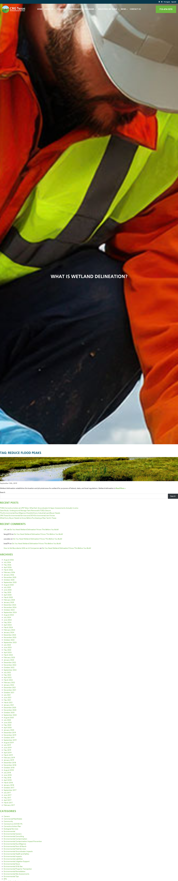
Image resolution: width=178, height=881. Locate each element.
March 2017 (8, 802)
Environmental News (12, 864)
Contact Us (135, 9)
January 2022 (9, 685)
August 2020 (9, 717)
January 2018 (9, 785)
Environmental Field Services (15, 849)
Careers (7, 816)
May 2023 (7, 650)
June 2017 (7, 795)
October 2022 (9, 667)
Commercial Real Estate (13, 819)
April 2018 (7, 780)
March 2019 (8, 755)
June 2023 (7, 647)
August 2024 (9, 615)
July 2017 (7, 792)
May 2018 (7, 777)
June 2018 (7, 775)
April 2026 (8, 567)
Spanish (173, 2)
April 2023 (7, 652)
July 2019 (7, 745)
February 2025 (9, 600)
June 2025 (7, 590)
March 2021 (8, 702)
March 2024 (8, 627)
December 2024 (10, 605)
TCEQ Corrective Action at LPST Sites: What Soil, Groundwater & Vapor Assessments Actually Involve (39, 508)
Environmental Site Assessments (16, 874)
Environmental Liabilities (13, 859)
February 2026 (9, 572)
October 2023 (9, 640)
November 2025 (10, 577)
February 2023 (9, 657)
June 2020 (8, 722)
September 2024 (10, 612)
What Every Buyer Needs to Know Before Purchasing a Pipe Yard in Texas (28, 518)
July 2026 (7, 562)
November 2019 (10, 735)
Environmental (9, 831)
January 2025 (9, 602)
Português (167, 2)
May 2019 (7, 750)
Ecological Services (11, 829)
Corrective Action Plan (12, 826)
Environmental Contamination (15, 839)
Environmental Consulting (14, 836)
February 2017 (9, 805)
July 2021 (7, 695)
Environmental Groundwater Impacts (18, 851)
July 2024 (7, 617)
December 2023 (10, 635)
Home (40, 9)
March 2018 (8, 782)
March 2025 (8, 597)
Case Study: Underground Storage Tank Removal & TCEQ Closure (25, 510)
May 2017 (7, 797)
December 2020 (10, 707)
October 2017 (9, 787)
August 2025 (9, 585)
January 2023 (9, 660)
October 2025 (9, 580)
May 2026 (7, 565)
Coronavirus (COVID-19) (13, 824)
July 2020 (7, 720)
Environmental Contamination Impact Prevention (23, 841)
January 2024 (9, 632)
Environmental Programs (81, 9)
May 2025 (7, 592)
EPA (5, 879)
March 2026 (8, 570)
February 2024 (9, 630)
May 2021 (7, 700)
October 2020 (9, 712)
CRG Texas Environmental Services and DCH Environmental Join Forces (27, 515)
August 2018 (9, 770)
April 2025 (7, 595)
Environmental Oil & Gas (13, 866)
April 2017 (7, 800)
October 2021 (9, 692)
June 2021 (7, 697)
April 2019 (7, 752)
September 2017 (10, 790)
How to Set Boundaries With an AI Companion (21, 548)
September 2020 (10, 715)
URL (5, 529)
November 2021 (10, 690)
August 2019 (9, 742)
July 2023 (7, 645)
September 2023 (10, 642)
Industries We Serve (107, 9)
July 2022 (7, 672)
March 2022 (8, 680)
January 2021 (9, 705)
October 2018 (9, 767)
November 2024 (10, 607)
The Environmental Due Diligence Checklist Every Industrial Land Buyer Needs (30, 513)
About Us (48, 9)
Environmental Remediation (14, 871)
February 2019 (9, 757)
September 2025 (10, 582)
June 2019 (7, 747)
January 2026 (9, 575)
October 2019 (9, 737)
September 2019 (10, 740)
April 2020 (8, 727)
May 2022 (7, 675)
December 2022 (10, 662)
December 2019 (10, 732)
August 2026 (9, 560)
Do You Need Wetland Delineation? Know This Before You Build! (34, 529)
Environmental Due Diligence (15, 844)
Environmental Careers (13, 834)
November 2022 (10, 665)
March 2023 (8, 655)
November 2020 (10, 710)
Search (2, 492)
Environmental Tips (11, 876)
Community (8, 821)
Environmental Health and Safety (16, 854)
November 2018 (10, 765)
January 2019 (9, 760)
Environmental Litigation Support (16, 861)
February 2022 (9, 682)
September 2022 (10, 670)
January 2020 (9, 730)
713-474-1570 (165, 9)
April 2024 (8, 625)
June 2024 (8, 620)
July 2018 (7, 772)
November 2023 (10, 637)
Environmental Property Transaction (18, 869)
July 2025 (7, 587)
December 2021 (10, 687)
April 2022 (7, 677)
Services (61, 9)
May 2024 (7, 622)
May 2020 (7, 725)
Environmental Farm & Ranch (15, 846)
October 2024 (9, 610)
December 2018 (10, 762)
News (123, 9)
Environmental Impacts (13, 856)
